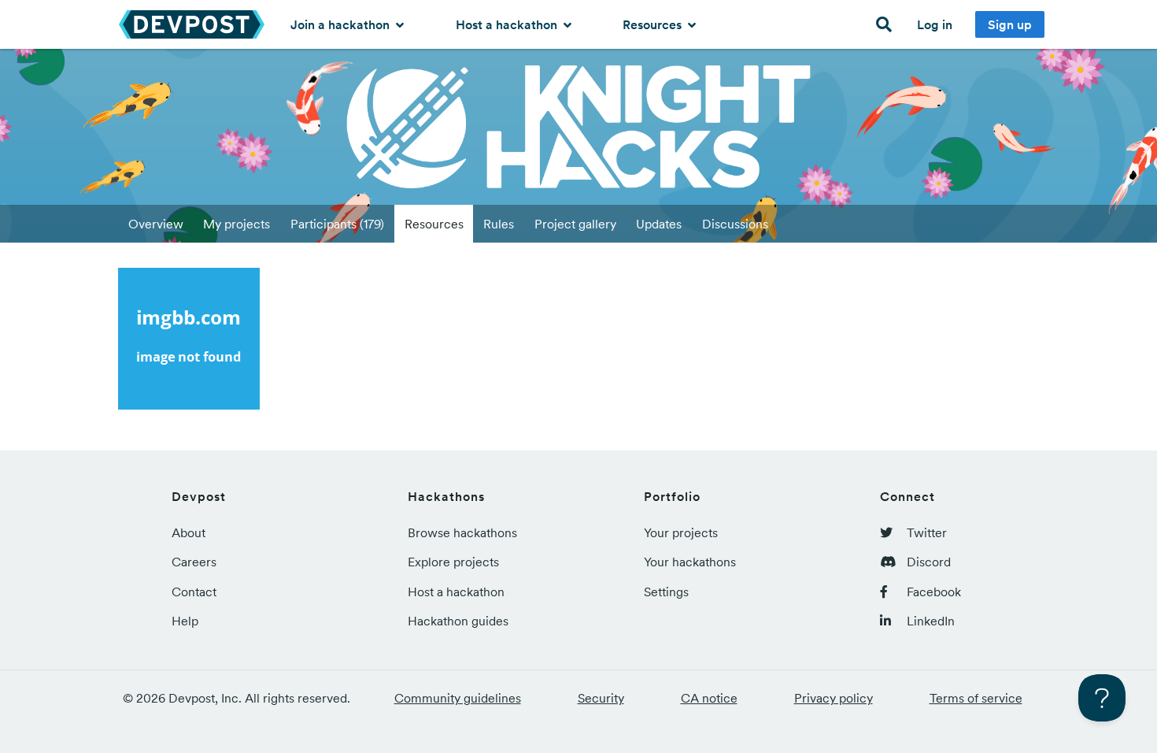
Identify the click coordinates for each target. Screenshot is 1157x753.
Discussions (735, 224)
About (188, 532)
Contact (194, 591)
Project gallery (575, 224)
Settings (666, 591)
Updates (659, 224)
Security (601, 698)
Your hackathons (690, 561)
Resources (654, 24)
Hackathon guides (458, 621)
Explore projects (453, 561)
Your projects (681, 532)
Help (185, 621)
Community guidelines (457, 698)
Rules (498, 224)
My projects (236, 224)
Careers (194, 561)
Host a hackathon (508, 24)
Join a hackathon (341, 24)
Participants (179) (337, 224)
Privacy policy (833, 698)
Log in (934, 24)
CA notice (709, 698)
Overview (155, 224)
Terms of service (976, 698)
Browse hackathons (462, 532)
